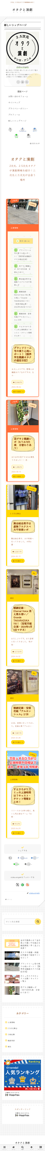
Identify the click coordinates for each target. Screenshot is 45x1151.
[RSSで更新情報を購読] (26, 82)
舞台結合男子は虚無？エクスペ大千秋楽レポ (23, 282)
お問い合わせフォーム (18, 96)
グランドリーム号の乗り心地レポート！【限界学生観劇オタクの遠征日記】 (23, 254)
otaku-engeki (22, 66)
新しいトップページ (17, 120)
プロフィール (14, 114)
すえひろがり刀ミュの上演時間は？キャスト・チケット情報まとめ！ (23, 331)
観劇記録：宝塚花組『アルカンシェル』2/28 (22, 316)
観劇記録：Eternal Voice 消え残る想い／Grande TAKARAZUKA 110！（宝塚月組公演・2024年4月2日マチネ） (23, 299)
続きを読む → (18, 391)
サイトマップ (14, 102)
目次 (21, 241)
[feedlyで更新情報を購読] (22, 82)
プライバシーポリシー (18, 108)
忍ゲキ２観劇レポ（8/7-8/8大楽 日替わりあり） (22, 269)
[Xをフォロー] (18, 82)
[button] (29, 135)
